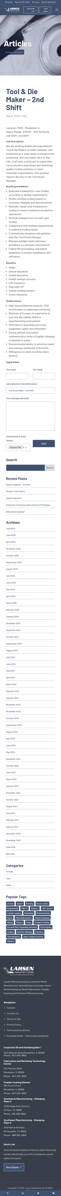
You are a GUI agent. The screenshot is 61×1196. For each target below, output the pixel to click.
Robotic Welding (24, 932)
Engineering (12, 908)
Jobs (24, 116)
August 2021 (11, 806)
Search (49, 467)
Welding (10, 941)
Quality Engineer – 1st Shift (18, 484)
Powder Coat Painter (15, 491)
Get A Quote (46, 10)
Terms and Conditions (18, 1030)
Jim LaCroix (47, 908)
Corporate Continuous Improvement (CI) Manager (28, 505)
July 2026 (10, 528)
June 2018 (10, 847)
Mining (10, 922)
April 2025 (10, 596)
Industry (34, 908)
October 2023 (12, 718)
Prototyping (45, 927)
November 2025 (13, 548)
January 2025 (12, 616)
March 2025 (11, 603)
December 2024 (13, 623)
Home (8, 52)
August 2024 (12, 650)
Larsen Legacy (14, 913)
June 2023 (11, 745)
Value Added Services (33, 936)
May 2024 (10, 670)
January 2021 (12, 826)
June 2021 (10, 813)
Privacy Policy (14, 1024)
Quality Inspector (14, 498)
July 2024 (10, 657)
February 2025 (12, 609)
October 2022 (12, 765)
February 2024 (12, 691)
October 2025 (12, 555)
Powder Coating (42, 922)
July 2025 (10, 576)
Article (10, 903)
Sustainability (13, 936)
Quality (10, 932)
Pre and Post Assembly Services (22, 927)
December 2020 (13, 833)
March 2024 (11, 684)
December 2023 (13, 704)
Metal (9, 918)
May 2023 (10, 752)
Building (29, 903)
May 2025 (10, 589)
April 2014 (10, 854)
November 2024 (13, 630)
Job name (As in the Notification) (21, 384)
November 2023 (13, 711)
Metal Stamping (42, 918)
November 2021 (13, 793)
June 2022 (11, 772)
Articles (9, 871)
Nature (19, 922)
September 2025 (14, 562)
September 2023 (14, 725)
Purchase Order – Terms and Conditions (27, 1035)
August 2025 (12, 569)
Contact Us (13, 1013)
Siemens (39, 932)
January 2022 (12, 786)
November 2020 (13, 840)
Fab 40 (24, 908)
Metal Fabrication (24, 918)
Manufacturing (43, 913)
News (8, 885)
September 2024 (14, 643)
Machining (28, 913)
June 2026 (11, 535)
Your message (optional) (17, 398)
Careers (11, 1007)
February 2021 (12, 820)
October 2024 (12, 637)
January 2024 (12, 698)
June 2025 (11, 582)
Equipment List (31, 10)
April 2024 (10, 677)
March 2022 (11, 779)
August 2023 (12, 732)
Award (20, 903)
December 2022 (13, 759)
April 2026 (10, 542)
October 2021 (12, 799)
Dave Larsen (42, 903)
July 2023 (10, 738)
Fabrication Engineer (15, 511)
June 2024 (11, 664)
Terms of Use (14, 1019)
